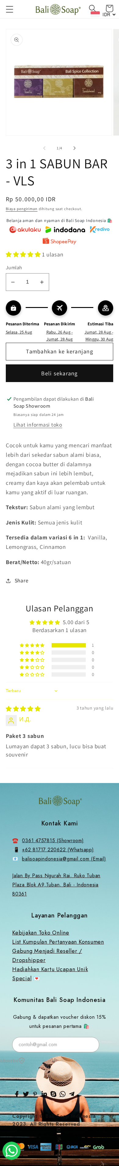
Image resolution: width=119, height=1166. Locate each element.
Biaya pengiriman (22, 208)
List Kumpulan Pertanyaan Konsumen (58, 942)
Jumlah (14, 267)
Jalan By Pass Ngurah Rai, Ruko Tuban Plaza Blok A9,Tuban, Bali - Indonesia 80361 (56, 884)
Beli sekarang (59, 373)
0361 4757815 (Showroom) (53, 840)
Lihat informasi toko (37, 424)
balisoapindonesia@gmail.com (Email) (64, 858)
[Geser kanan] (74, 148)
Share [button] (22, 580)
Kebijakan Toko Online (40, 933)
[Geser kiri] (44, 148)
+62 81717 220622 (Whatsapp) (58, 849)
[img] (23, 708)
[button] (9, 9)
